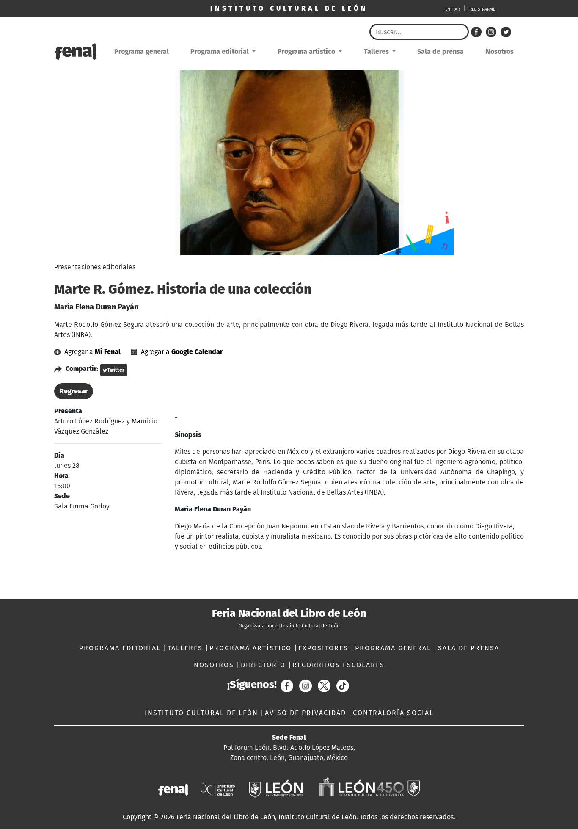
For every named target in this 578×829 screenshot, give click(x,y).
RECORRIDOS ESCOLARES (338, 665)
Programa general (141, 51)
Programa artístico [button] (307, 51)
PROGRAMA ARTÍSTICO (251, 648)
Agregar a (92, 352)
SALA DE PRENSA (468, 648)
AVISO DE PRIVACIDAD (307, 713)
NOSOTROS (215, 665)
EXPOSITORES (324, 648)
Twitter (115, 370)
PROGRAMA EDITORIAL (121, 648)
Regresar (74, 391)
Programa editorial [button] (220, 51)
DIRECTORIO (264, 665)
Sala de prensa (440, 51)
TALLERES (186, 648)
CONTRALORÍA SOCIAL (393, 713)
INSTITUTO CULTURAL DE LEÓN (203, 713)
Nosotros (500, 51)
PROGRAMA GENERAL (394, 648)
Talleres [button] (377, 51)
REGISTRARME (482, 9)
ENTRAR (452, 9)
